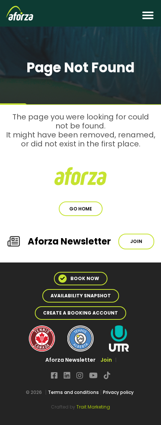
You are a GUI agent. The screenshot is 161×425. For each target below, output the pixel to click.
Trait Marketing (93, 407)
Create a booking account (80, 313)
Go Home (80, 209)
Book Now (84, 278)
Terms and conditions (73, 392)
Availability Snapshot (81, 295)
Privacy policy (118, 392)
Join (136, 241)
